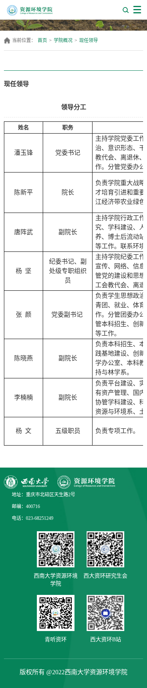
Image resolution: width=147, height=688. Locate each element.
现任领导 (88, 40)
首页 (42, 40)
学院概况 (63, 40)
